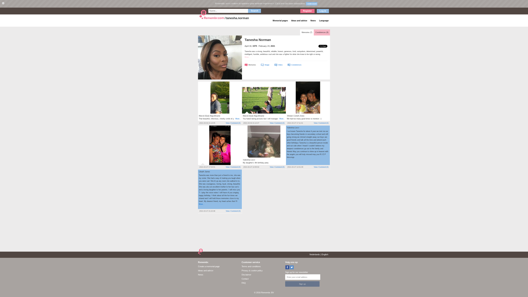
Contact (245, 279)
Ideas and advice (205, 270)
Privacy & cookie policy (252, 270)
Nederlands (315, 254)
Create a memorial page (209, 266)
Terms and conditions (251, 266)
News (200, 274)
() (233, 123)
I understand (312, 4)
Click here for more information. (290, 3)
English (325, 254)
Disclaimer (246, 274)
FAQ (244, 283)
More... (238, 119)
